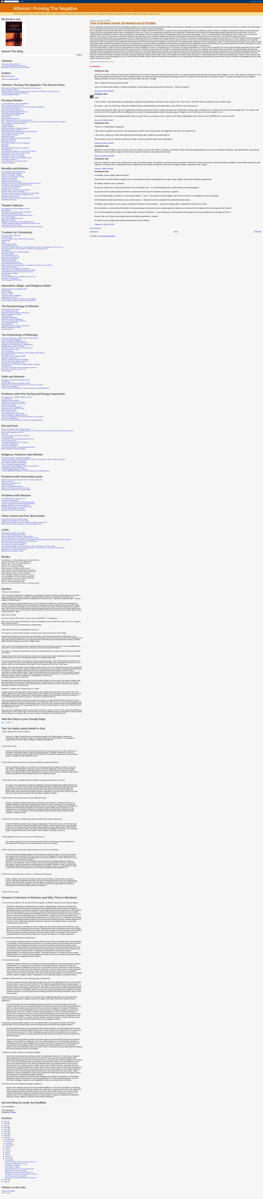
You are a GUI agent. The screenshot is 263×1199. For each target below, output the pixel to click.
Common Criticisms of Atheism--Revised (15, 128)
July (6, 1149)
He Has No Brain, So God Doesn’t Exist (14, 161)
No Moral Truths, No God (10, 188)
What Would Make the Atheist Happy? (14, 449)
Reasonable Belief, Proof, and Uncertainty (15, 148)
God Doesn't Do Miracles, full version (16, 1163)
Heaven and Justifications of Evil (12, 218)
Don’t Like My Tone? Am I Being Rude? (14, 462)
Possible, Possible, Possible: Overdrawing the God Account (21, 223)
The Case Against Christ (9, 245)
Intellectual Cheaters (8, 136)
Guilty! (4, 242)
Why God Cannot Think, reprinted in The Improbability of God (22, 524)
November (8, 1141)
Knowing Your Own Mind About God (13, 362)
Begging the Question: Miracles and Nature (16, 505)
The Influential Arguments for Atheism (14, 66)
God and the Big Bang (9, 405)
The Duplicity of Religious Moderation (14, 461)
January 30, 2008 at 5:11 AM (104, 120)
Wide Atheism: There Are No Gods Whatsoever (19, 1172)
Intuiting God (6, 381)
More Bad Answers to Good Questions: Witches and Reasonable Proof (24, 249)
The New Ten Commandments (11, 186)
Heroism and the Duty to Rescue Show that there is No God (21, 183)
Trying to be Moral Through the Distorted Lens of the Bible (20, 193)
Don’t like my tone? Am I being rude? (16, 1176)
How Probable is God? (9, 410)
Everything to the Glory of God (11, 225)
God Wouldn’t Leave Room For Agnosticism (16, 153)
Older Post (257, 231)
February (8, 1158)
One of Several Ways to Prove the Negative (16, 143)
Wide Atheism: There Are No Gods (13, 154)
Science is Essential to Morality (12, 175)
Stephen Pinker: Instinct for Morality (13, 191)
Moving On (5, 144)
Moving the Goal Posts (9, 140)
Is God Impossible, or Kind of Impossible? (15, 103)
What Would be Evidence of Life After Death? (16, 489)
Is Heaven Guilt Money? (9, 445)
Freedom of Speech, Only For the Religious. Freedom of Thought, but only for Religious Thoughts (33, 459)
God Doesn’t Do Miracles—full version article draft (18, 502)
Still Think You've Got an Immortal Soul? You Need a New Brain (22, 480)
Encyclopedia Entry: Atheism (11, 115)
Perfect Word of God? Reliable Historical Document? (19, 270)
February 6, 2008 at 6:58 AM (104, 168)
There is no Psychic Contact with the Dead (15, 488)
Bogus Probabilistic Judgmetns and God (15, 415)
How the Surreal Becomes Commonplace (15, 359)
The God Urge (6, 371)
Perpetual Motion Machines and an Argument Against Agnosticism (23, 107)
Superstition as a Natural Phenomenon (14, 549)
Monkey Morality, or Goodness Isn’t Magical (16, 190)
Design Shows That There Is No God (13, 403)
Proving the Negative (8, 163)
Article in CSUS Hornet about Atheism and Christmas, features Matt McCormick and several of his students (36, 539)
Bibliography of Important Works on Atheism (16, 67)
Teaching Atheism (7, 125)
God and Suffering (7, 437)
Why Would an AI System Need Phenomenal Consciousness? (22, 88)
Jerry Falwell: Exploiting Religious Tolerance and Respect (20, 466)
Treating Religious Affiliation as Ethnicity (14, 469)
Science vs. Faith (7, 294)
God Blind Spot (6, 366)
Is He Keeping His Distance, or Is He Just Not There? (19, 151)
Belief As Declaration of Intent (11, 327)
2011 (5, 1131)
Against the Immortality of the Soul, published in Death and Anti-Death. (24, 522)
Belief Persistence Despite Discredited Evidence (17, 215)
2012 (5, 1129)
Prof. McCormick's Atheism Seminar (13, 544)
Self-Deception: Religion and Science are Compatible (19, 299)
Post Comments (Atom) (107, 236)
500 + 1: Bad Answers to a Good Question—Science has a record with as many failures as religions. (34, 121)
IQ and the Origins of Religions (11, 339)
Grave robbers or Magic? (12, 1167)
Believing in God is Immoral (10, 196)
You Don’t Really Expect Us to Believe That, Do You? (19, 276)
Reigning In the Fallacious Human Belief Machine (17, 222)
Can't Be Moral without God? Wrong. (13, 172)
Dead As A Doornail (8, 485)
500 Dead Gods (7, 149)
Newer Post (94, 231)
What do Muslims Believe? (10, 90)
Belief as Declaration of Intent (11, 314)
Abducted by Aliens (8, 253)
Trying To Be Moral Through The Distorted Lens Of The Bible (123, 23)
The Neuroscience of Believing (11, 295)
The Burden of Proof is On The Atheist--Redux (17, 158)
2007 (5, 1179)
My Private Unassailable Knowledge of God (16, 380)
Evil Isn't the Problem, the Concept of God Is (16, 429)
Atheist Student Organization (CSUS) (13, 534)
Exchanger (99, 94)
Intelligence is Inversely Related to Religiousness (17, 344)
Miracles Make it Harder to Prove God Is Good (17, 507)
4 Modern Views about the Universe (13, 402)
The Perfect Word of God (10, 255)
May (6, 1152)
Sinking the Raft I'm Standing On (12, 319)
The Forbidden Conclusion (10, 349)
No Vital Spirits (6, 290)
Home (176, 231)
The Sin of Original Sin (9, 260)
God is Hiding (6, 117)
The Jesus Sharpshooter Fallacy (12, 213)
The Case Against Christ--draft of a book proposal (18, 239)
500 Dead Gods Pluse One (10, 118)
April (6, 1154)
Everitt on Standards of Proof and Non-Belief (16, 138)
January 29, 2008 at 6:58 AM (104, 91)
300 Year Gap (6, 275)
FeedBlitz (13, 1112)
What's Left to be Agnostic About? (12, 105)
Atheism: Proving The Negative (45, 8)
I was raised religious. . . (9, 217)
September (8, 1145)
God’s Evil (5, 434)
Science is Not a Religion (10, 386)
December (8, 1139)
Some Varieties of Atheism (10, 135)
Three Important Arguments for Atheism (14, 112)
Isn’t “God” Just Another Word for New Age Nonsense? (19, 367)
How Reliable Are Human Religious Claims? (16, 208)
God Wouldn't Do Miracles (12, 1165)
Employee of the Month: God (11, 483)
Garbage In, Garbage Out (10, 278)
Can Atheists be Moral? (9, 199)
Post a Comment (95, 228)
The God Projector (8, 351)
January (7, 1160)
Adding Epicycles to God (9, 297)
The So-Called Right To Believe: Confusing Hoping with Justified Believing (25, 388)
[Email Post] (91, 61)
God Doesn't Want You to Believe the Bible (15, 252)
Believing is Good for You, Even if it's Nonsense (17, 348)
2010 (5, 1133)
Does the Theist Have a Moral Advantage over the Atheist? (21, 198)
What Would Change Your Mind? (12, 130)
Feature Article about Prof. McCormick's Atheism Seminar (20, 538)
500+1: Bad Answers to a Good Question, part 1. (17, 120)
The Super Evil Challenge (10, 444)
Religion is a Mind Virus (9, 358)
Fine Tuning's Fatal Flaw (9, 412)
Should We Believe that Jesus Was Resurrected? (17, 272)
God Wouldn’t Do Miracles (10, 500)
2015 (5, 1123)
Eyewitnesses (6, 240)
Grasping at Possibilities (9, 317)
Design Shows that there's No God (13, 408)
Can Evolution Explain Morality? (12, 173)
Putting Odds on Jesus (9, 244)
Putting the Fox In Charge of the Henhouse (15, 268)
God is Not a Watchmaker (10, 418)
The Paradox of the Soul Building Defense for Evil (18, 439)
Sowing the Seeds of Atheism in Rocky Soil (15, 312)
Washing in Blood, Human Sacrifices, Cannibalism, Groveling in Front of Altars (27, 265)
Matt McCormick (9, 76)
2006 (5, 1181)
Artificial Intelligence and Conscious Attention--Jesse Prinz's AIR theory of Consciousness (30, 91)
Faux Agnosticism (7, 316)
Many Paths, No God (8, 141)
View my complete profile (10, 79)
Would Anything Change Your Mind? (13, 346)
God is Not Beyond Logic (10, 311)
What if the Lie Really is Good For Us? (14, 369)
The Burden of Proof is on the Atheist (13, 156)
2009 (5, 1135)
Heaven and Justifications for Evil (12, 432)
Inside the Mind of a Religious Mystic (13, 341)
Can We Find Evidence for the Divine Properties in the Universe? (23, 417)
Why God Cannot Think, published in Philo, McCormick (19, 541)
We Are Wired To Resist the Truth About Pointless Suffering (21, 364)
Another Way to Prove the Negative (13, 133)
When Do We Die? (8, 481)
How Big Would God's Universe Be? (13, 413)
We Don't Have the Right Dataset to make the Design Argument (22, 420)
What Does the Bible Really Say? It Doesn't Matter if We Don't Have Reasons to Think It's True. (32, 247)
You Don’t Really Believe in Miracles (13, 508)
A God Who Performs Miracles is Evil (13, 498)
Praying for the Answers (9, 178)
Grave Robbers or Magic (10, 273)
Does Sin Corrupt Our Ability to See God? (15, 361)
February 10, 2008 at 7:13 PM (104, 224)
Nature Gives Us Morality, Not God (13, 176)
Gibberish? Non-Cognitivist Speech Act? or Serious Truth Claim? (22, 385)
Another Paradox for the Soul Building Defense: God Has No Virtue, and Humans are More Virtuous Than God (37, 431)
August (7, 1147)
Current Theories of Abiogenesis (12, 407)
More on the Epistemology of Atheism (14, 321)
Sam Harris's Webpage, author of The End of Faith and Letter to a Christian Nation (28, 546)
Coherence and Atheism (9, 159)
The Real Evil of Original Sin (11, 262)
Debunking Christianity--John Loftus (13, 533)
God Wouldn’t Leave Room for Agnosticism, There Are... (21, 1174)
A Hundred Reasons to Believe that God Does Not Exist (19, 131)
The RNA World (7, 398)
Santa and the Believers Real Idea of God (15, 343)
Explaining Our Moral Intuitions (11, 181)
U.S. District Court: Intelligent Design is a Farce (17, 397)
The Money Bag (7, 237)
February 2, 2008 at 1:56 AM (104, 143)
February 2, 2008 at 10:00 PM (104, 156)
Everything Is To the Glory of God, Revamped (16, 212)
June (7, 1150)
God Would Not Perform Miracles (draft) (14, 519)
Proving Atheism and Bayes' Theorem (14, 123)
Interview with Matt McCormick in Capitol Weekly (17, 536)
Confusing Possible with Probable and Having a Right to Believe (22, 226)
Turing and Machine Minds (10, 94)
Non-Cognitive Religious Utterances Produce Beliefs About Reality (23, 353)
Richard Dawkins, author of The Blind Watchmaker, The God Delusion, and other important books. (33, 548)
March (7, 1156)
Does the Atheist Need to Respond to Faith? (16, 383)
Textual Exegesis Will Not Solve (12, 280)
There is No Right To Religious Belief (13, 464)
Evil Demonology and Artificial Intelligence (15, 93)
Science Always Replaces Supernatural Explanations (19, 300)
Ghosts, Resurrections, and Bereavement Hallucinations (20, 338)
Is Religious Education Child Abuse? (13, 467)
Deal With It (5, 146)
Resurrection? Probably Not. (11, 257)
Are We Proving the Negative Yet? (13, 110)
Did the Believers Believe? (10, 267)
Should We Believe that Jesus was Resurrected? (19, 1169)
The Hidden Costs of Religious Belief (13, 356)
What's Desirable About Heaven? (12, 263)
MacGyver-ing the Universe (10, 400)
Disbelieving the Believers (10, 258)
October (7, 1143)
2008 (5, 1137)
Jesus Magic (6, 250)
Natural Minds (6, 210)
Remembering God (8, 354)
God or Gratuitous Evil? (9, 440)
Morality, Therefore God (9, 180)
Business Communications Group (12, 551)
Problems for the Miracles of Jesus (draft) (15, 521)
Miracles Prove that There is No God (13, 510)
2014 (5, 1125)
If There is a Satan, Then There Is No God (15, 435)
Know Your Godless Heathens (11, 108)
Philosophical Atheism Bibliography (13, 113)
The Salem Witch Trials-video (11, 235)
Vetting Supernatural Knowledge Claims (14, 289)
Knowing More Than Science (11, 309)
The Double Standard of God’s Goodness (15, 442)
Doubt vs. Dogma (7, 292)
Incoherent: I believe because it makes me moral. (18, 195)
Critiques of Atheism (8, 126)
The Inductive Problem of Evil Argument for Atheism (18, 447)
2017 (5, 1121)
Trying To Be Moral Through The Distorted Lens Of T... (21, 1162)
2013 (5, 1127)
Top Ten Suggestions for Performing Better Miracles (18, 503)
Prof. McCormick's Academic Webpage (14, 543)
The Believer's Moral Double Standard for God (17, 185)
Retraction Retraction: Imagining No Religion (16, 458)
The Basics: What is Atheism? (11, 64)
